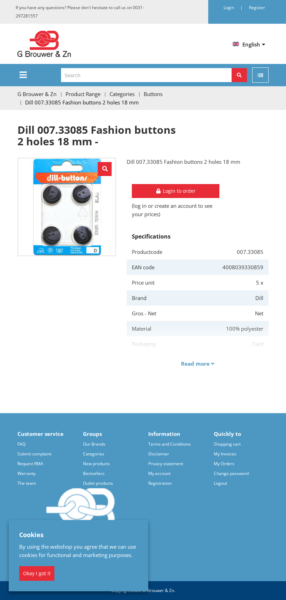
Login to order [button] (178, 191)
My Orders (224, 464)
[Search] (239, 75)
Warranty (26, 473)
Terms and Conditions (169, 444)
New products (96, 464)
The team (26, 483)
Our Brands (94, 444)
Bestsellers (94, 473)
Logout (220, 483)
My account (159, 473)
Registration (160, 483)
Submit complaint (34, 454)
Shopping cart (227, 444)
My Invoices (225, 454)
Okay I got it (37, 573)
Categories (93, 454)
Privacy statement (165, 464)
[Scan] (260, 75)
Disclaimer (158, 454)
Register (257, 7)
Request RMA (30, 464)
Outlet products (98, 483)
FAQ (21, 444)
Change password (231, 473)
